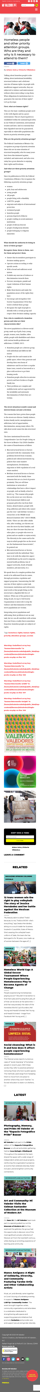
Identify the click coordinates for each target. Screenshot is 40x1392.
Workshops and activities (17, 1103)
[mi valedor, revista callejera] (9, 6)
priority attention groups (15, 636)
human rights (29, 633)
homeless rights (15, 633)
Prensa (5, 1383)
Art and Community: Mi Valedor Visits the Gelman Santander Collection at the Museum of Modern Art (20, 1206)
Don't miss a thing (20, 833)
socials (30, 636)
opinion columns (23, 876)
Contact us (9, 1)
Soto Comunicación (19, 1362)
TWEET (23, 63)
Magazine (10, 876)
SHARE (9, 63)
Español (4, 1)
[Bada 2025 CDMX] (20, 823)
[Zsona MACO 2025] (20, 788)
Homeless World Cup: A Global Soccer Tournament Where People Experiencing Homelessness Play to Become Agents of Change (18, 978)
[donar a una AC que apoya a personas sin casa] (32, 1381)
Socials (9, 879)
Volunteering (16, 1)
